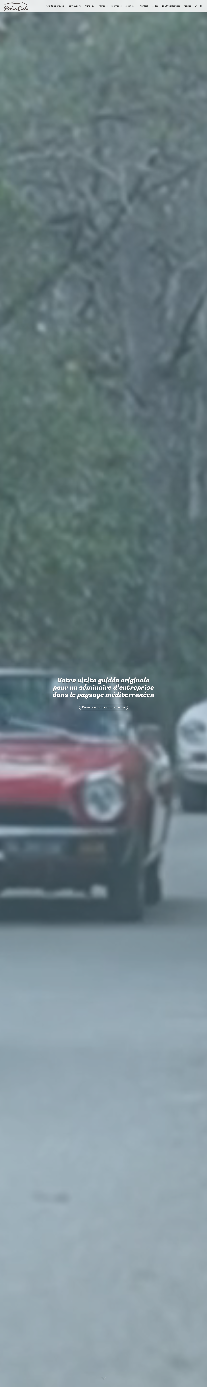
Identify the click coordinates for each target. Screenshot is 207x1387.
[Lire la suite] (103, 1377)
